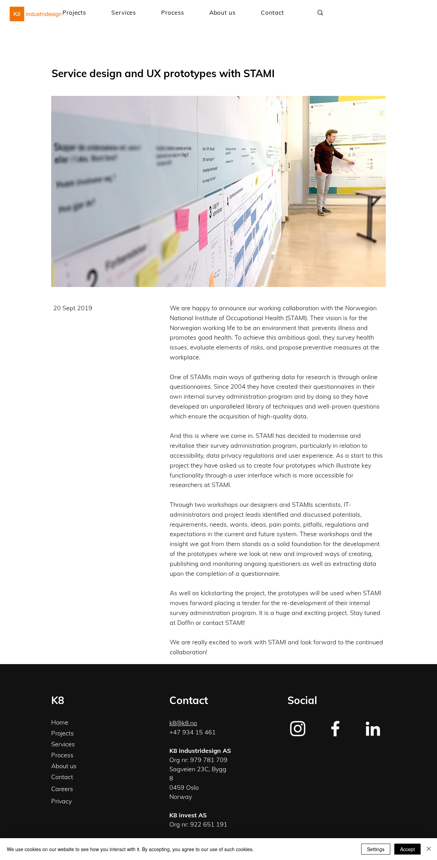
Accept (407, 849)
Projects (62, 733)
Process (62, 755)
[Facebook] (335, 728)
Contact (62, 777)
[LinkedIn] (373, 728)
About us (63, 766)
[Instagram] (297, 728)
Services (63, 744)
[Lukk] (429, 849)
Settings (375, 849)
